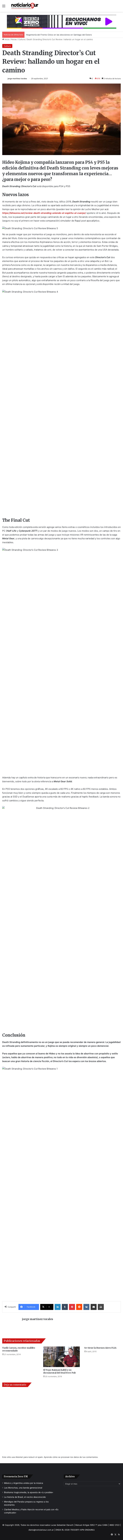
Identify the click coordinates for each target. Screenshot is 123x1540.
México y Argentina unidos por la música (23, 1483)
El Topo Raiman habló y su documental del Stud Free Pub (59, 1371)
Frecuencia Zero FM (16, 1476)
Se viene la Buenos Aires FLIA (100, 1347)
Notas (14, 39)
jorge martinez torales (17, 78)
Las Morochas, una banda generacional (23, 1488)
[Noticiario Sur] (24, 6)
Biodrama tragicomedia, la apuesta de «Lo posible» (28, 1492)
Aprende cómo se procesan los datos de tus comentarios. (71, 1457)
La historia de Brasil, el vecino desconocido (25, 1497)
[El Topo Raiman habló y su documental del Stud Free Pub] (61, 1356)
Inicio (6, 39)
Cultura (21, 39)
